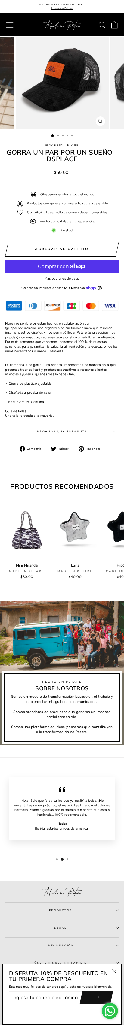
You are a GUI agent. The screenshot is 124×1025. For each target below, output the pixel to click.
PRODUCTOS (60, 910)
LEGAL (60, 927)
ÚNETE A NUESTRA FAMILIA (60, 962)
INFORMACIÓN (60, 945)
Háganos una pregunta (62, 431)
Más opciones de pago (62, 278)
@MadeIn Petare (62, 144)
